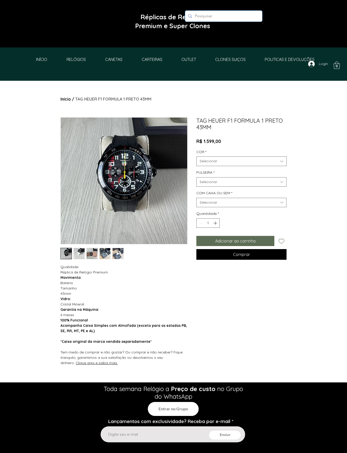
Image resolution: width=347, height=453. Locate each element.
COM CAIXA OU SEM (214, 193)
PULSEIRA (205, 172)
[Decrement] (200, 223)
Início (65, 99)
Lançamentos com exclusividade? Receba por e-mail (169, 421)
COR (201, 152)
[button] (337, 65)
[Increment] (216, 223)
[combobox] (241, 161)
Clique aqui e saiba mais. (97, 363)
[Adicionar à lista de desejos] (281, 241)
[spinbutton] (208, 223)
